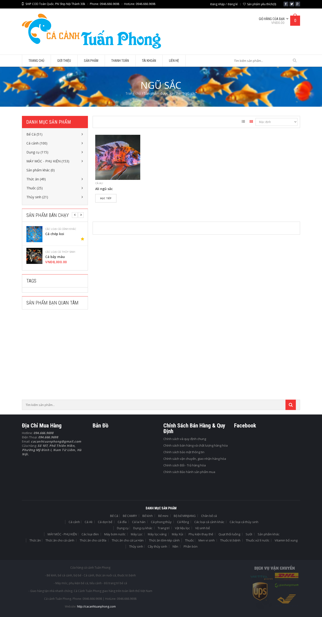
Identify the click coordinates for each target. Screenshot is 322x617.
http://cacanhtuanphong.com (96, 606)
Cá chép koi (54, 234)
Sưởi (249, 534)
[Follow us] (291, 4)
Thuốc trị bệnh (230, 540)
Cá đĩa (122, 522)
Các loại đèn (90, 534)
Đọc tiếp (105, 198)
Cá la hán (138, 522)
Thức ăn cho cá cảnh (59, 540)
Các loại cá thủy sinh (60, 252)
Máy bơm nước (114, 534)
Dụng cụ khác (142, 528)
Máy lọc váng (157, 534)
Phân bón (191, 546)
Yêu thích (101, 206)
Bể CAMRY (130, 516)
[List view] (243, 122)
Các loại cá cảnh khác (60, 229)
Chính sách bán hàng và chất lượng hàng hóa (195, 445)
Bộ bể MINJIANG (185, 516)
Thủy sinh (136, 546)
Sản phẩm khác (268, 534)
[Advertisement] (57, 355)
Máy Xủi (177, 534)
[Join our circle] (297, 4)
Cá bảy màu (55, 257)
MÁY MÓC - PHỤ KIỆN (62, 534)
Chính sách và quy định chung (184, 439)
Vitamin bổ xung (286, 540)
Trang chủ (133, 93)
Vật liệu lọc (182, 528)
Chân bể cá (209, 516)
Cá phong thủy (161, 522)
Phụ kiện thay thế (201, 534)
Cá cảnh (74, 522)
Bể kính (147, 516)
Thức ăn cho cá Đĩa (93, 540)
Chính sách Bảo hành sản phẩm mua (189, 472)
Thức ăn (35, 540)
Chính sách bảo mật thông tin (183, 452)
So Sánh (115, 206)
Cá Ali (99, 183)
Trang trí (163, 528)
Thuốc (189, 540)
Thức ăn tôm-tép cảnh (164, 540)
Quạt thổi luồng (229, 534)
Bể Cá (114, 516)
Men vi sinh (206, 540)
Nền (175, 546)
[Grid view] (251, 122)
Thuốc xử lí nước (257, 540)
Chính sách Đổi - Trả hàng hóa (184, 465)
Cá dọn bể (105, 522)
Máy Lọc (136, 534)
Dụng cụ (122, 528)
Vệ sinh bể (202, 528)
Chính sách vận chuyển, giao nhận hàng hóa (194, 458)
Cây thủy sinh (157, 546)
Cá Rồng (183, 522)
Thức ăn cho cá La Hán (128, 540)
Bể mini (163, 516)
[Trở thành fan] (286, 4)
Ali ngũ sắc (104, 189)
